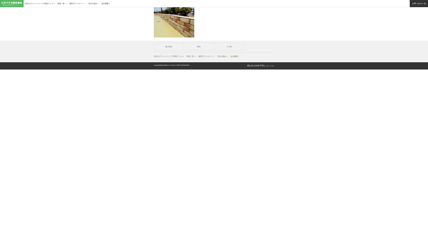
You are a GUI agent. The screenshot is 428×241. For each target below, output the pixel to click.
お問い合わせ (417, 3)
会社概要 (105, 3)
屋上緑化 (168, 47)
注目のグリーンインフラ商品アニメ (39, 3)
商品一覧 (61, 3)
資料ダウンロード (76, 3)
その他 (229, 47)
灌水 (199, 47)
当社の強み (92, 3)
